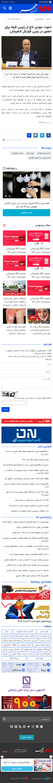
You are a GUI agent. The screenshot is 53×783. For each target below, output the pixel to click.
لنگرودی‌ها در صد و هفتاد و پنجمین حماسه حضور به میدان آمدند (26, 485)
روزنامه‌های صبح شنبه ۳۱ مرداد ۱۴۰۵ (35, 621)
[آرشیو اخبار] (16, 727)
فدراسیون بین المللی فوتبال (39, 157)
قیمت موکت (28, 636)
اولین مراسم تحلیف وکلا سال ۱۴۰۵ (35, 459)
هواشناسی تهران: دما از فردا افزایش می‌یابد (32, 527)
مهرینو (5, 653)
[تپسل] (4, 168)
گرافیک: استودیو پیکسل (17, 778)
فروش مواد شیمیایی (42, 645)
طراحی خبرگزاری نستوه (39, 778)
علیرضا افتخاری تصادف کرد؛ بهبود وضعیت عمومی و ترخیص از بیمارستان (25, 539)
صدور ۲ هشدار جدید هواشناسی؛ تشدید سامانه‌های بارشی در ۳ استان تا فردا (26, 547)
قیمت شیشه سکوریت (24, 631)
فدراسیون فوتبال (44, 153)
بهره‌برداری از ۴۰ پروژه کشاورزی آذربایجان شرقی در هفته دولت (25, 521)
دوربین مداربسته (30, 640)
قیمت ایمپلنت (25, 645)
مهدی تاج (30, 153)
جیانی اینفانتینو (17, 153)
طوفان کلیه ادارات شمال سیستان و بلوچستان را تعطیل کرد (27, 478)
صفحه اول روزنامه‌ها (41, 582)
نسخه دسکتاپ (26, 737)
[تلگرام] (41, 727)
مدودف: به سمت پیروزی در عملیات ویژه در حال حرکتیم (28, 570)
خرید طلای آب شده (43, 636)
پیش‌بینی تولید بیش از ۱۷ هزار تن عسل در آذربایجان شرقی (26, 559)
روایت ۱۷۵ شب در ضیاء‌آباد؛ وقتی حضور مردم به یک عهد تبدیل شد (27, 493)
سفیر (7, 631)
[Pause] (6, 196)
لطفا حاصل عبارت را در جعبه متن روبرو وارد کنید (33, 398)
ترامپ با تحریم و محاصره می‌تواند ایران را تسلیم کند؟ (29, 505)
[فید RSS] (20, 727)
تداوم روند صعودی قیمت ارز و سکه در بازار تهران (30, 532)
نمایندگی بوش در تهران (11, 649)
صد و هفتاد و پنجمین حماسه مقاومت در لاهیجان (30, 511)
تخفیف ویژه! (17, 768)
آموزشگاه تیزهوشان (43, 649)
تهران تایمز (39, 658)
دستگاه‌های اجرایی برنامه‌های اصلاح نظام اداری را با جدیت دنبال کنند (27, 453)
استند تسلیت (8, 636)
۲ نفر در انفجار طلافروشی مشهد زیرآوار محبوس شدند (29, 554)
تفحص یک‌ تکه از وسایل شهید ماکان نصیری (32, 575)
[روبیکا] (24, 727)
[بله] (37, 727)
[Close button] (50, 756)
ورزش (48, 19)
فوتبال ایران (39, 19)
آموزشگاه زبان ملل (43, 653)
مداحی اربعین (45, 640)
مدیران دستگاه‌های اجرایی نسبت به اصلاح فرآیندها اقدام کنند (26, 465)
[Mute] (10, 196)
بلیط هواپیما (28, 649)
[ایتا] (11, 727)
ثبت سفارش (26, 212)
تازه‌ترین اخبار (45, 447)
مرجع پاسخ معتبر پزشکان (12, 640)
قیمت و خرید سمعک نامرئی (22, 653)
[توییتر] (28, 727)
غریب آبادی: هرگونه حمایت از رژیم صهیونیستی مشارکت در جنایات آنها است (27, 472)
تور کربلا (18, 636)
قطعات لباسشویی (9, 645)
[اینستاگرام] (33, 727)
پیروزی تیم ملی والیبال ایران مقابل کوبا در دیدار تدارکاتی (28, 565)
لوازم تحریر (44, 631)
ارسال (5, 409)
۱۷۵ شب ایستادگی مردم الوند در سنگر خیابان (32, 500)
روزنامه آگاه (14, 658)
